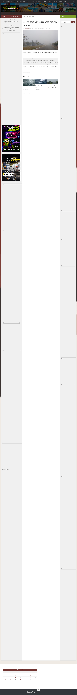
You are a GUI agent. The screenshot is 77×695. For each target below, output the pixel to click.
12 (15, 677)
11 (10, 677)
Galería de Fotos (9, 1)
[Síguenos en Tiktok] (19, 16)
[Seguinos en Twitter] (13, 16)
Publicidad (38, 1)
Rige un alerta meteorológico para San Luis (28, 89)
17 (5, 679)
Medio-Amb (31, 16)
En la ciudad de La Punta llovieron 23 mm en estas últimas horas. (52, 87)
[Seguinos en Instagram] (15, 16)
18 (10, 679)
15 (30, 677)
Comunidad (25, 16)
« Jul (4, 684)
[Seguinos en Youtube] (17, 16)
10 (5, 677)
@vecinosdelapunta (6, 469)
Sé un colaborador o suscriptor (60, 1)
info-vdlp (27, 28)
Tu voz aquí (49, 1)
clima (29, 72)
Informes (44, 1)
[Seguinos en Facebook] (11, 16)
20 (20, 679)
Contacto (33, 1)
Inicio (3, 1)
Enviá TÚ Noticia (26, 1)
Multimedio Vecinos (18, 1)
